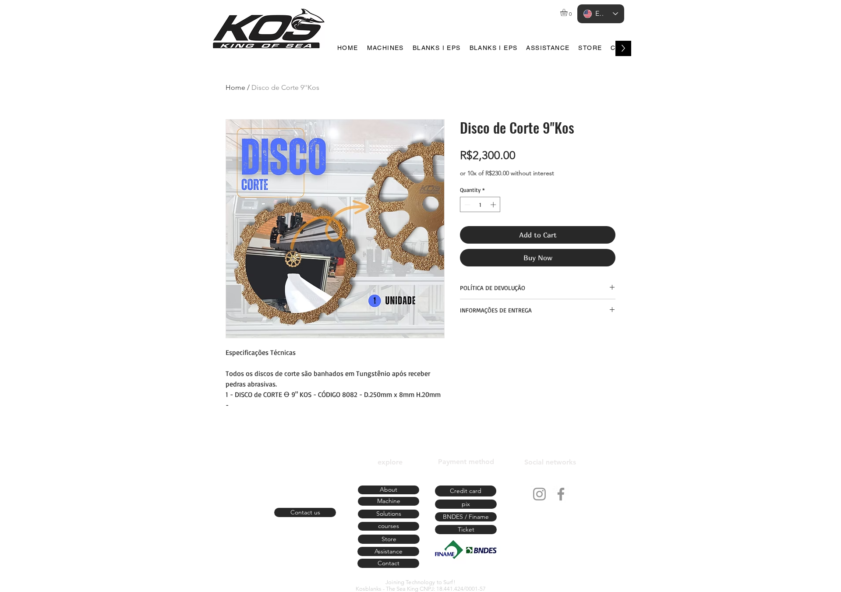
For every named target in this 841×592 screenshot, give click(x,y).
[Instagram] (539, 494)
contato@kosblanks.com (305, 500)
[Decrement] (466, 204)
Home (235, 87)
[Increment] (494, 204)
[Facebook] (560, 494)
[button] (568, 12)
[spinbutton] (480, 204)
